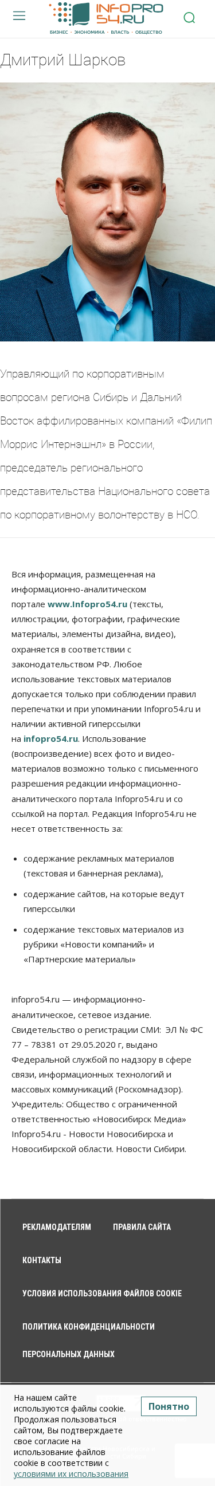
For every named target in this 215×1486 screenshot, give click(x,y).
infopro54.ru (51, 738)
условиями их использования (71, 1473)
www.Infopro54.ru (87, 604)
